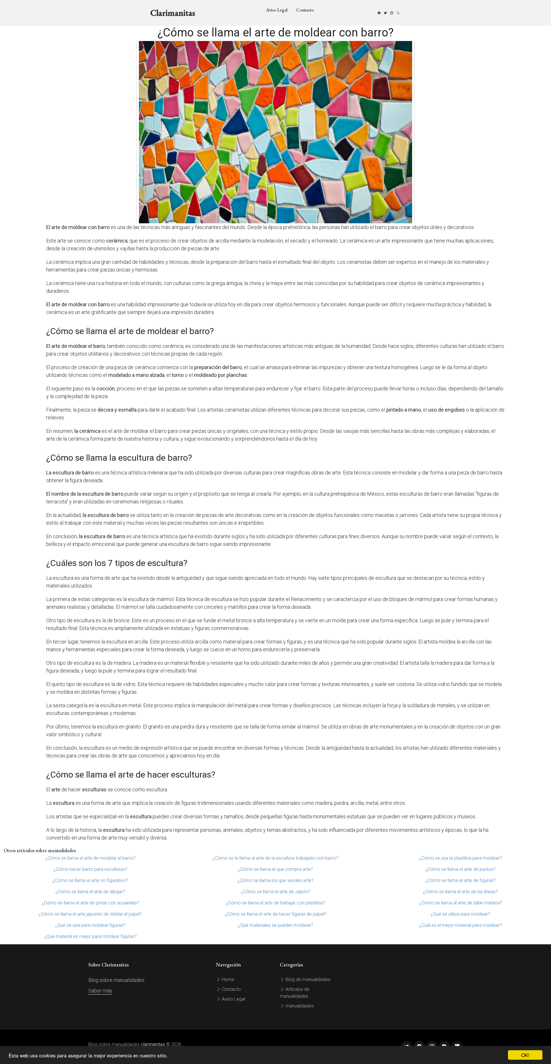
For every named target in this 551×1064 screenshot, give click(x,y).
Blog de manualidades (307, 979)
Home (227, 979)
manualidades (299, 1006)
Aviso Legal (277, 10)
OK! (525, 1055)
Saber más (100, 991)
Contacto (305, 10)
